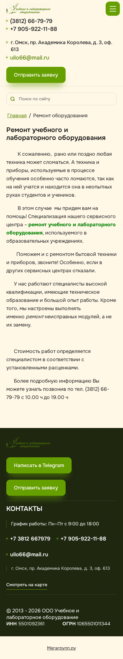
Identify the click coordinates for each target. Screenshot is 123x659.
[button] (36, 75)
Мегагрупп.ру (61, 648)
